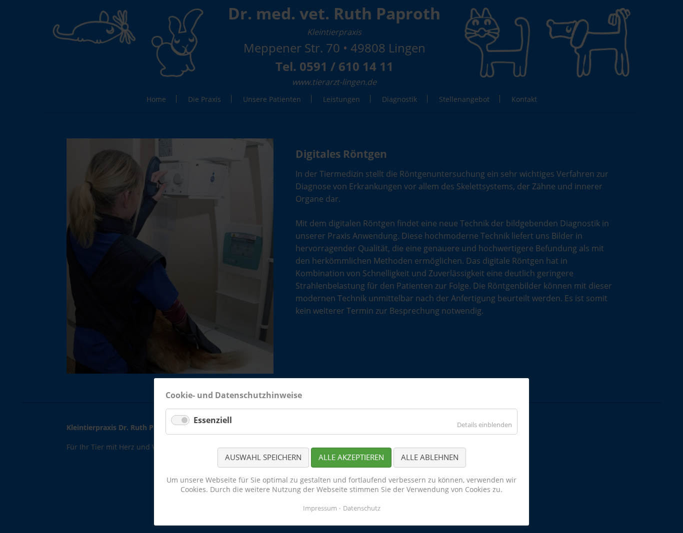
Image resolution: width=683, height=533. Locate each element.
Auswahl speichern (263, 457)
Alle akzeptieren (351, 457)
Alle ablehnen (429, 457)
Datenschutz (361, 508)
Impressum (320, 508)
